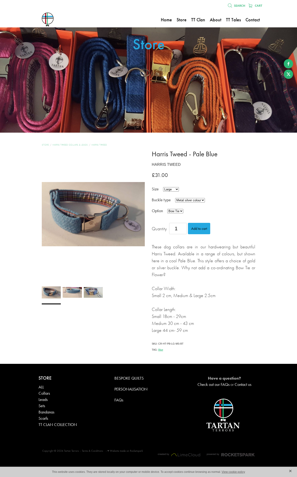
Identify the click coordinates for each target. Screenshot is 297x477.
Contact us (243, 384)
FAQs (118, 400)
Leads (43, 399)
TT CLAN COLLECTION (58, 424)
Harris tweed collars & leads (70, 144)
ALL (41, 387)
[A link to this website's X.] (288, 74)
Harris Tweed (99, 144)
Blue (160, 349)
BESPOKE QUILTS (129, 378)
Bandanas (46, 412)
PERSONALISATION (131, 389)
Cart (258, 5)
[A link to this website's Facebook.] (288, 63)
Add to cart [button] (199, 228)
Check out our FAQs (213, 384)
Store (45, 144)
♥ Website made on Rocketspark (125, 450)
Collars (44, 393)
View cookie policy (233, 472)
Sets (42, 405)
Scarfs (43, 418)
